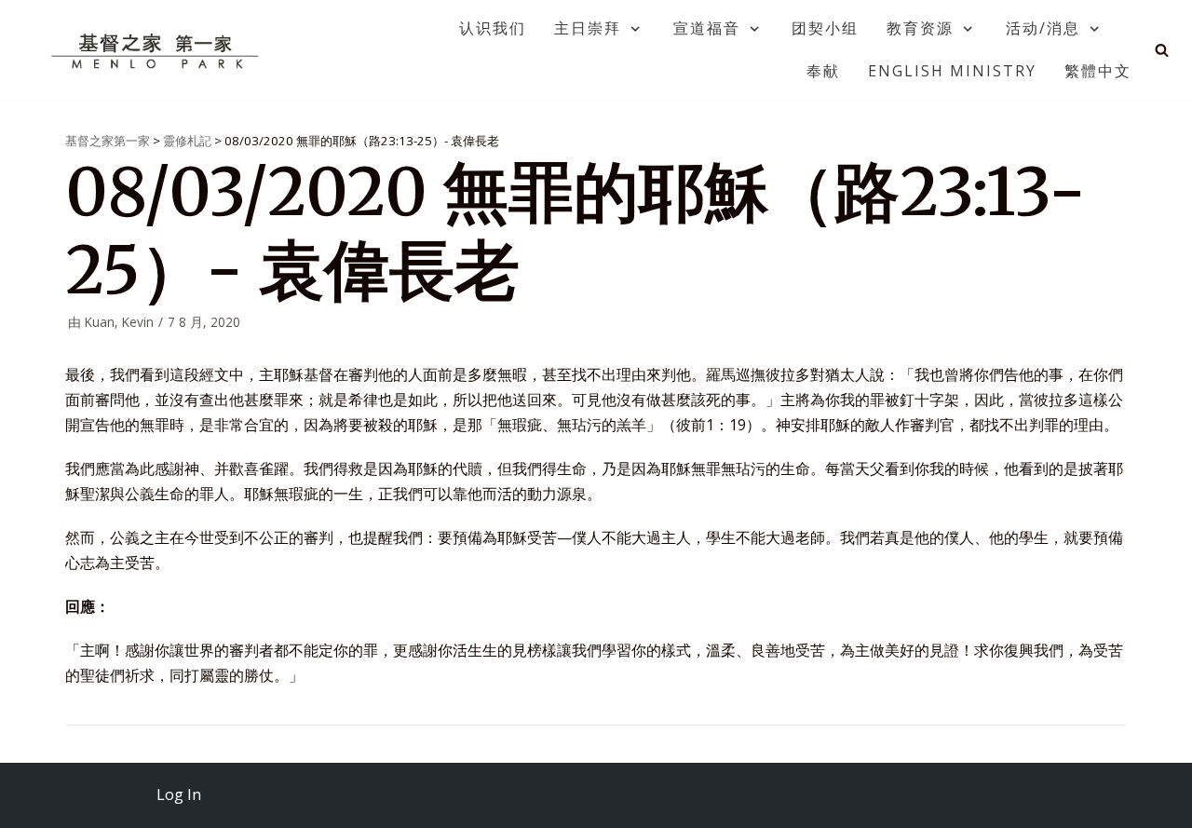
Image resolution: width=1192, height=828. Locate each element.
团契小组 (825, 28)
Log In (178, 794)
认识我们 (492, 28)
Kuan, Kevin (119, 322)
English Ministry (952, 71)
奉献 (823, 71)
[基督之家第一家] (157, 50)
